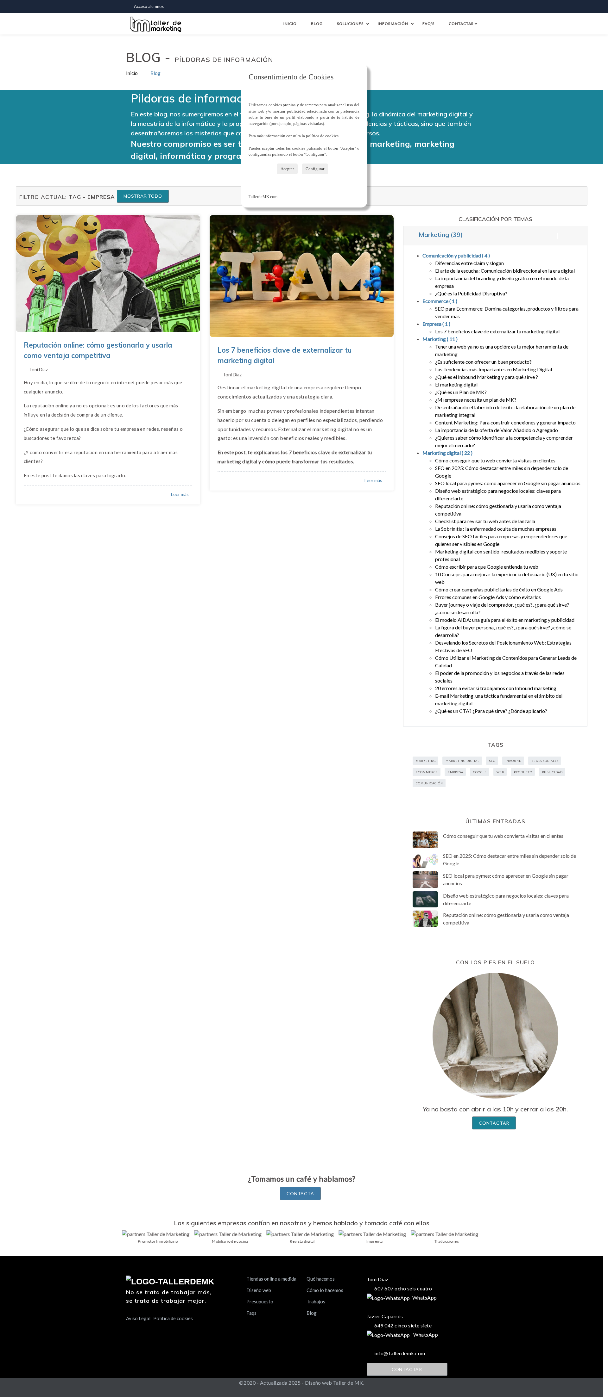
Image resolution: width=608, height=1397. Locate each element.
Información (393, 23)
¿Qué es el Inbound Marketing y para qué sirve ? (486, 377)
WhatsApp (423, 1298)
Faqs (251, 1313)
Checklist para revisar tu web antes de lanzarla (485, 521)
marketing (426, 761)
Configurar (315, 168)
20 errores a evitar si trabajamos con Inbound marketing (495, 688)
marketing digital (462, 761)
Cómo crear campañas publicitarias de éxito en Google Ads (499, 589)
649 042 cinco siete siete (403, 1325)
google (480, 772)
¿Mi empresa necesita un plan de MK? (475, 400)
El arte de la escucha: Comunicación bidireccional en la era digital (505, 271)
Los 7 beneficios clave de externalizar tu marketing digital (497, 331)
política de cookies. (322, 135)
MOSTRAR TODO (143, 196)
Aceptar (287, 168)
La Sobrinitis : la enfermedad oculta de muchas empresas (495, 529)
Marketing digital (447, 453)
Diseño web (258, 1290)
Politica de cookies (173, 1318)
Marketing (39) (440, 234)
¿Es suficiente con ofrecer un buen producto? (483, 362)
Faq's (428, 23)
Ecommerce (439, 301)
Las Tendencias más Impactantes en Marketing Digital (493, 369)
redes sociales (545, 761)
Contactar (463, 23)
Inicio (290, 23)
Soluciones (350, 23)
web (500, 772)
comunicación (429, 783)
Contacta (300, 1193)
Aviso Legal (138, 1318)
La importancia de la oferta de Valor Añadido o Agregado (496, 430)
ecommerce (427, 772)
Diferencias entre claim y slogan (469, 263)
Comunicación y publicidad (456, 255)
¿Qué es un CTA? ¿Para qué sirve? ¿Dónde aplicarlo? (491, 711)
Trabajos (316, 1301)
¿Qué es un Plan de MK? (461, 392)
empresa (455, 772)
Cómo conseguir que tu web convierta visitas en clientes (495, 460)
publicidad (552, 772)
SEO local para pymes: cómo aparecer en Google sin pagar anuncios (507, 483)
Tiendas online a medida (271, 1279)
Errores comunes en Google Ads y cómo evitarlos (488, 597)
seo (492, 761)
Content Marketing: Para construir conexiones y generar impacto (505, 422)
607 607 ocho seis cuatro (403, 1288)
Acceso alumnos (149, 6)
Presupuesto (259, 1301)
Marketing (440, 339)
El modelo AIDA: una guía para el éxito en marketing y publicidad (504, 620)
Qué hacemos (321, 1279)
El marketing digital (456, 384)
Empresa (436, 324)
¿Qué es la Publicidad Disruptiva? (471, 293)
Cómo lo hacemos (325, 1290)
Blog (317, 23)
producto (523, 772)
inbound (513, 761)
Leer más (180, 494)
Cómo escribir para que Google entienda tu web (486, 567)
